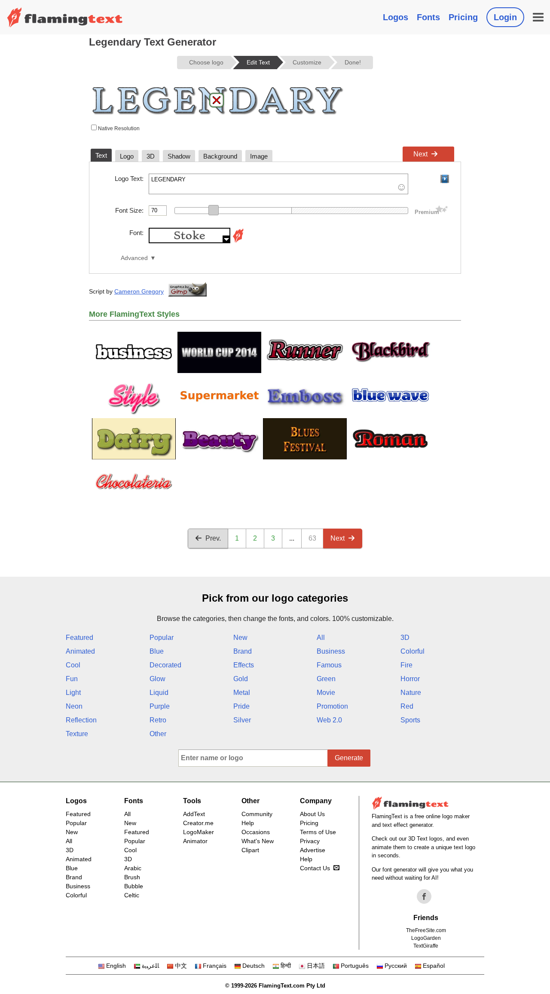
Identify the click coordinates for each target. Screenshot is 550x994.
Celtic (131, 895)
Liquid (159, 692)
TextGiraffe (425, 946)
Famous (329, 665)
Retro (158, 720)
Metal (241, 692)
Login (505, 17)
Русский (396, 965)
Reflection (81, 720)
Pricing (463, 17)
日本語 (316, 965)
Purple (160, 706)
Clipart (250, 850)
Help (247, 823)
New (240, 637)
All (321, 637)
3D (404, 637)
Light (73, 692)
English (116, 965)
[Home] (64, 17)
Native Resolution (118, 128)
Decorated (165, 665)
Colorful (412, 651)
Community (256, 813)
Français (214, 965)
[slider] (213, 210)
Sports (410, 720)
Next (420, 154)
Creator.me (198, 823)
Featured (79, 637)
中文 (181, 965)
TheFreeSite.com (426, 930)
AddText (194, 813)
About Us (312, 813)
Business (331, 651)
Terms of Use (318, 832)
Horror (410, 678)
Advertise (312, 850)
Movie (326, 692)
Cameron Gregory (139, 291)
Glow (157, 678)
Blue (157, 651)
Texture (77, 733)
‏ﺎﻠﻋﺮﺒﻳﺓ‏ (150, 965)
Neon (74, 706)
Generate (349, 758)
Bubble (133, 886)
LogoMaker (198, 832)
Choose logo (206, 62)
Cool (73, 665)
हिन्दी (286, 965)
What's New (257, 841)
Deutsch (253, 965)
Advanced (134, 258)
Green (326, 678)
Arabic (132, 868)
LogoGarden (426, 938)
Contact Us (315, 868)
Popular (162, 637)
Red (406, 706)
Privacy (310, 841)
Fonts (428, 17)
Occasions (255, 832)
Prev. (213, 538)
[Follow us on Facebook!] (424, 896)
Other (158, 733)
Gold (240, 678)
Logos (395, 17)
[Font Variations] (238, 241)
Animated (80, 651)
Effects (243, 665)
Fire (406, 665)
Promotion (332, 706)
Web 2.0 (329, 720)
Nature (410, 692)
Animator (195, 841)
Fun (72, 678)
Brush (132, 877)
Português (355, 965)
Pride (241, 706)
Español (434, 965)
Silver (242, 720)
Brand (242, 651)
